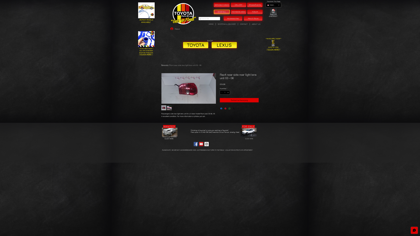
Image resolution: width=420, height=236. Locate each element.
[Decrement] (221, 92)
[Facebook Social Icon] (196, 144)
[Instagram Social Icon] (206, 144)
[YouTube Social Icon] (201, 144)
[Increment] (228, 92)
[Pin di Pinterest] (225, 108)
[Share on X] (233, 108)
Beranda (164, 65)
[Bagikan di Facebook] (221, 108)
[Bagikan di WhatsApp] (229, 108)
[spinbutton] (225, 92)
